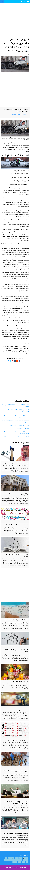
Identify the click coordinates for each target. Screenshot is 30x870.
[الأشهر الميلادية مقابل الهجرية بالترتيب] (15, 730)
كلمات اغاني (23, 1)
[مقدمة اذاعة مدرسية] (15, 700)
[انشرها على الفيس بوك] (8, 361)
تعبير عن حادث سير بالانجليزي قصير (19, 115)
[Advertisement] (15, 19)
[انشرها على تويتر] (10, 361)
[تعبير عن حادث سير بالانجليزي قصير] (15, 128)
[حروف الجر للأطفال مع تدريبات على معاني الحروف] (15, 610)
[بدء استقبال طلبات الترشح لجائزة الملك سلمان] (15, 453)
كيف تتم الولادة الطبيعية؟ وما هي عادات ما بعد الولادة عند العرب (15, 437)
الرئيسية (27, 50)
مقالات (22, 50)
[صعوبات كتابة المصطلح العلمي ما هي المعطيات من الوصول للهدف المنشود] (15, 760)
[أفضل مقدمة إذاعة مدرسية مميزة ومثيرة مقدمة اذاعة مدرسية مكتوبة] (15, 824)
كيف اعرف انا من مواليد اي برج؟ (22, 428)
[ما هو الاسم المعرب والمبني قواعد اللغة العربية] (15, 515)
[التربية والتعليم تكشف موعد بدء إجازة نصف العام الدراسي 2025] (15, 483)
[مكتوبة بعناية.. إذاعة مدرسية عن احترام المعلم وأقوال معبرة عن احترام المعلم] (15, 792)
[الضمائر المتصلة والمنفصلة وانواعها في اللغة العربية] (15, 545)
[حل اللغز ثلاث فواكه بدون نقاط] (15, 672)
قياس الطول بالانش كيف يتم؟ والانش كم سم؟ (19, 425)
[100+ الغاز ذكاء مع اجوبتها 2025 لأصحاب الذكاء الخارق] (15, 640)
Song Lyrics (16, 867)
